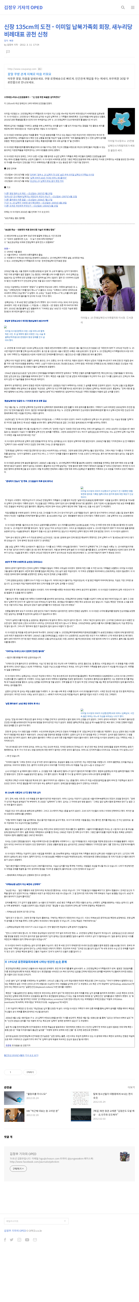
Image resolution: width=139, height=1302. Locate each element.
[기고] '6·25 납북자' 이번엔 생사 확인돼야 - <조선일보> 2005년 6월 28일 (35, 202)
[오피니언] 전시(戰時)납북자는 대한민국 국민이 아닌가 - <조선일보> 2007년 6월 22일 (40, 196)
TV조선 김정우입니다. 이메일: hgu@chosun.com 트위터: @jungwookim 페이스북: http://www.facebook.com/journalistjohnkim (52, 1160)
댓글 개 (8, 1137)
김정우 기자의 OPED (23, 7)
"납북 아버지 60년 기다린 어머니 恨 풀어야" (48, 177)
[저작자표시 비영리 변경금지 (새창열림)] (41, 1072)
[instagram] (19, 1240)
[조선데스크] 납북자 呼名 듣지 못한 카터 (46, 181)
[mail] (35, 1240)
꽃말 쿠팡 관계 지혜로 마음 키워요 (29, 74)
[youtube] (27, 1240)
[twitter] (12, 1240)
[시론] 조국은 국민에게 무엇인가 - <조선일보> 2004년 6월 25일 (31, 205)
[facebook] (5, 1240)
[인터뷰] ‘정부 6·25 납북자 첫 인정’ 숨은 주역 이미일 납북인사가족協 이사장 (61, 174)
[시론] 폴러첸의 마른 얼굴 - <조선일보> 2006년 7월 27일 (28, 199)
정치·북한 (8, 40)
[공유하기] (14, 1072)
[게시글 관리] (18, 1072)
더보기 (131, 1087)
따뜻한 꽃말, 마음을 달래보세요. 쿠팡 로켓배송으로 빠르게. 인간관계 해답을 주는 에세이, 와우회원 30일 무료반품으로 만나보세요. (68, 80)
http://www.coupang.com (22, 68)
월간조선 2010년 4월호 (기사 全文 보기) (21, 1055)
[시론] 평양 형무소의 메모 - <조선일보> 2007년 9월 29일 (28, 193)
